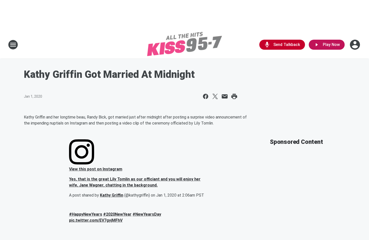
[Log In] (355, 45)
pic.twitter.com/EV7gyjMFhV (95, 220)
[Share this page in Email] (224, 96)
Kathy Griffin (111, 195)
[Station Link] (184, 44)
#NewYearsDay (147, 214)
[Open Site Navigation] (13, 45)
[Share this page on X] (215, 96)
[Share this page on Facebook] (205, 96)
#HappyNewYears (85, 214)
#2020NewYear (117, 214)
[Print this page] (234, 96)
